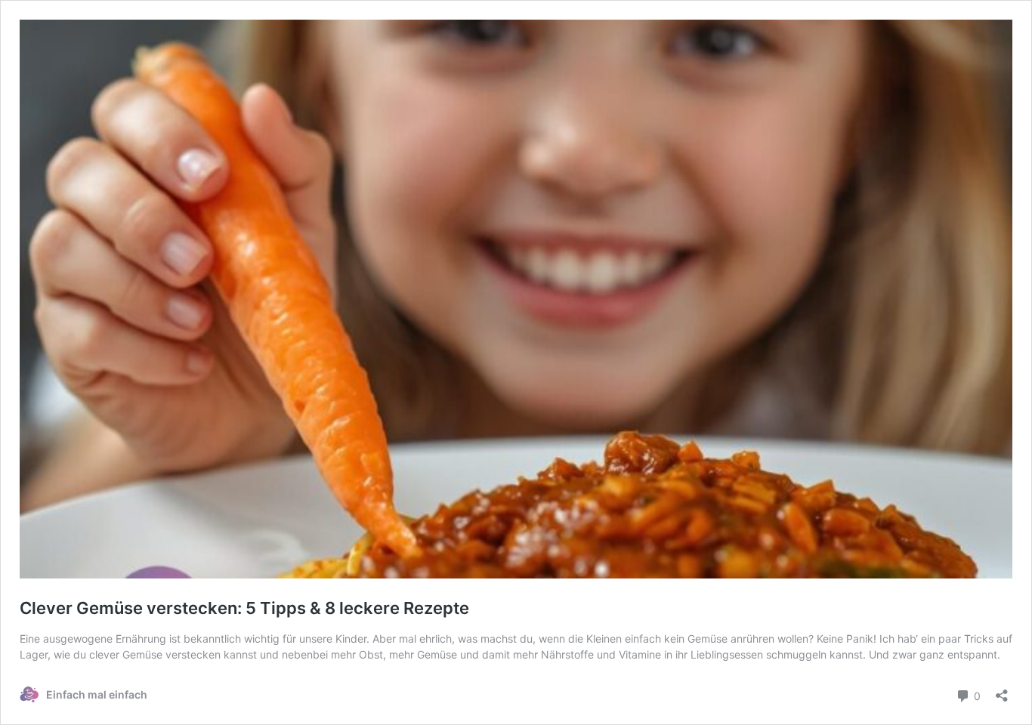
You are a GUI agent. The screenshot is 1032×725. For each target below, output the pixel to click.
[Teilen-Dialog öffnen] (1001, 690)
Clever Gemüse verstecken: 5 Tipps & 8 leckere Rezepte (246, 608)
